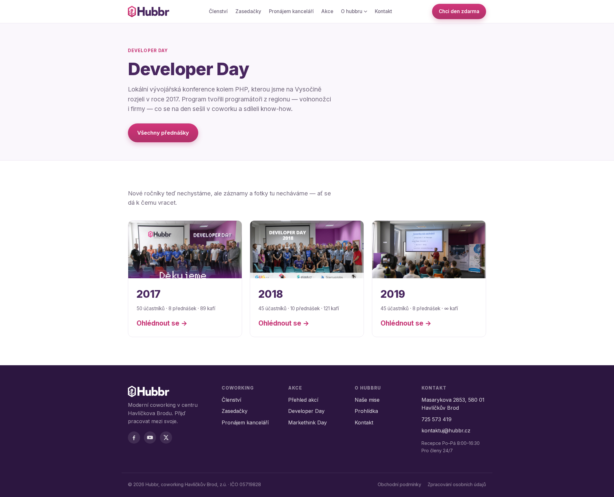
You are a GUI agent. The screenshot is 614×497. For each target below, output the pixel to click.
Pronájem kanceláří (291, 11)
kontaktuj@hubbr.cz (445, 430)
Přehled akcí (303, 400)
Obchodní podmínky (399, 484)
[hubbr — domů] (148, 11)
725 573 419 (436, 419)
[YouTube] (150, 437)
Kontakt (383, 11)
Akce (327, 11)
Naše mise (367, 400)
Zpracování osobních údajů (457, 484)
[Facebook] (134, 437)
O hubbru (351, 11)
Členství (218, 11)
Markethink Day (307, 422)
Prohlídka (366, 411)
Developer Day (306, 411)
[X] (166, 437)
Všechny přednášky (163, 133)
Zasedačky (248, 11)
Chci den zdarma (459, 11)
